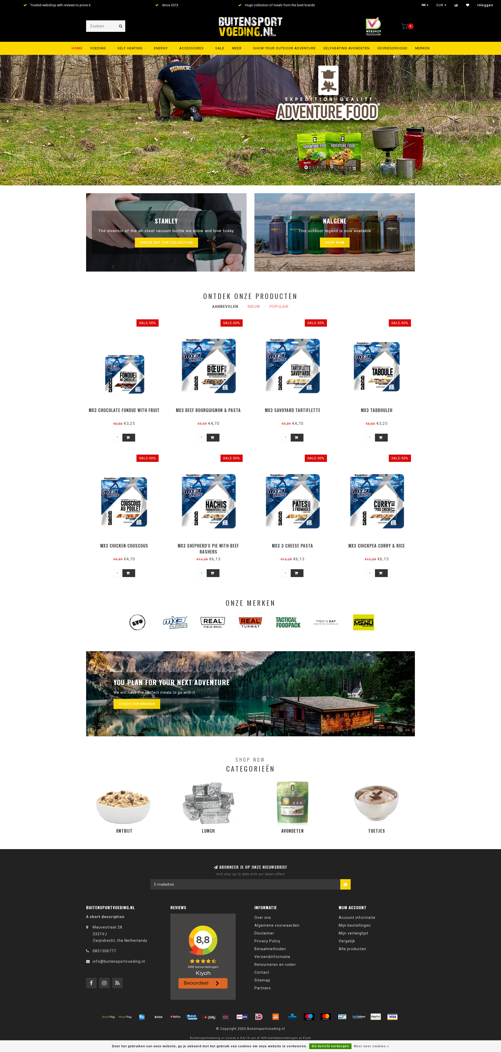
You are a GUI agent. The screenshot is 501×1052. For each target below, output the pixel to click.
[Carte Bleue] (192, 1017)
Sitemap (262, 980)
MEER (237, 48)
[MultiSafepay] (359, 1017)
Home (76, 48)
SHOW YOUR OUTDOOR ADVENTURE (284, 48)
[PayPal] (375, 1017)
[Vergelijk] (456, 5)
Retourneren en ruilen (275, 964)
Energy (161, 48)
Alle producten (352, 949)
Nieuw (254, 306)
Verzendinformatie (272, 957)
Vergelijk (347, 941)
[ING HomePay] (275, 1017)
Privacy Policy (267, 941)
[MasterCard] (325, 1017)
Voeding (98, 48)
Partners (262, 988)
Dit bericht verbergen (330, 1046)
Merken (422, 48)
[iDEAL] (258, 1017)
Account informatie (357, 917)
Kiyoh (307, 1038)
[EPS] (225, 1017)
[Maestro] (308, 1017)
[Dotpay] (208, 1017)
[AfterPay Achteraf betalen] (108, 1017)
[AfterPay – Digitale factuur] (125, 1017)
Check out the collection (166, 242)
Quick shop (126, 408)
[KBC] (292, 1017)
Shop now (334, 242)
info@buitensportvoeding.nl (119, 961)
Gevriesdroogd (392, 48)
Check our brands (137, 704)
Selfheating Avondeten (346, 48)
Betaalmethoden (270, 949)
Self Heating (129, 48)
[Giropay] (242, 1017)
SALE (219, 48)
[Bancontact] (342, 1017)
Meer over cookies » (371, 1046)
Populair (279, 306)
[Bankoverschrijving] (158, 1017)
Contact (261, 972)
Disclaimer (264, 933)
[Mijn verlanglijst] (467, 5)
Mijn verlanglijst (353, 933)
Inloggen (485, 5)
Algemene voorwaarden (277, 925)
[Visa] (392, 1017)
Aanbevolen (225, 306)
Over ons (262, 917)
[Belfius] (175, 1017)
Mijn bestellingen (355, 925)
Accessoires (191, 48)
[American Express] (141, 1017)
